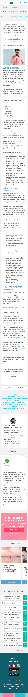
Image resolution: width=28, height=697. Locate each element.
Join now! (14, 530)
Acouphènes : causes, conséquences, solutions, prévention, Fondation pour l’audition (14, 404)
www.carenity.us (9, 684)
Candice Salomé (22, 17)
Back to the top (21, 650)
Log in (20, 695)
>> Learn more (15, 443)
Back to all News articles (10, 7)
